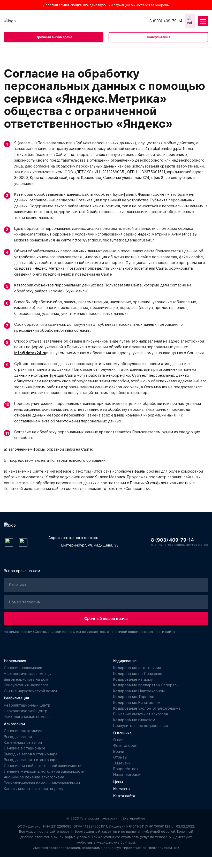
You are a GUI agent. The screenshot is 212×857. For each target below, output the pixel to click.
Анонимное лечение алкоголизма (34, 777)
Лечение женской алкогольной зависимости (44, 771)
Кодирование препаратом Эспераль (146, 685)
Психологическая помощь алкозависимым (42, 783)
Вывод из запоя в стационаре (31, 754)
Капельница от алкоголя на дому (33, 788)
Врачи (118, 751)
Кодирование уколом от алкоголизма (146, 708)
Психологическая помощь (27, 716)
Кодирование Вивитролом (136, 702)
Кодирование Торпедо (133, 696)
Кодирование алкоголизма (137, 667)
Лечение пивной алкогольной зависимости (42, 765)
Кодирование (125, 660)
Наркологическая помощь (27, 673)
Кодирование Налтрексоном (139, 691)
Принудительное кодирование (140, 725)
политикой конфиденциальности (137, 632)
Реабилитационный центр (27, 705)
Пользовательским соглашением (34, 845)
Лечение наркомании (23, 667)
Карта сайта (124, 795)
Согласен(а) (182, 837)
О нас (118, 740)
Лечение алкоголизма (23, 731)
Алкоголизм (14, 724)
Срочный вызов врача (53, 37)
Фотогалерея (125, 745)
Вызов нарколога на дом (26, 679)
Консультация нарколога (26, 685)
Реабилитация (16, 698)
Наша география (127, 774)
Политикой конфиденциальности (95, 845)
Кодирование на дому (133, 679)
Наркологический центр (25, 711)
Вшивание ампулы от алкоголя (140, 714)
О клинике (122, 733)
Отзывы (120, 757)
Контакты (121, 788)
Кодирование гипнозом (134, 720)
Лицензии (122, 763)
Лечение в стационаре (25, 748)
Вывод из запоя (18, 736)
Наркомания (15, 660)
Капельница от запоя (23, 742)
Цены (118, 781)
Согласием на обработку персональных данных (111, 840)
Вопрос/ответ (126, 769)
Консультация (158, 37)
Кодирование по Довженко (137, 673)
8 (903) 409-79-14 (165, 21)
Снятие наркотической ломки (30, 691)
